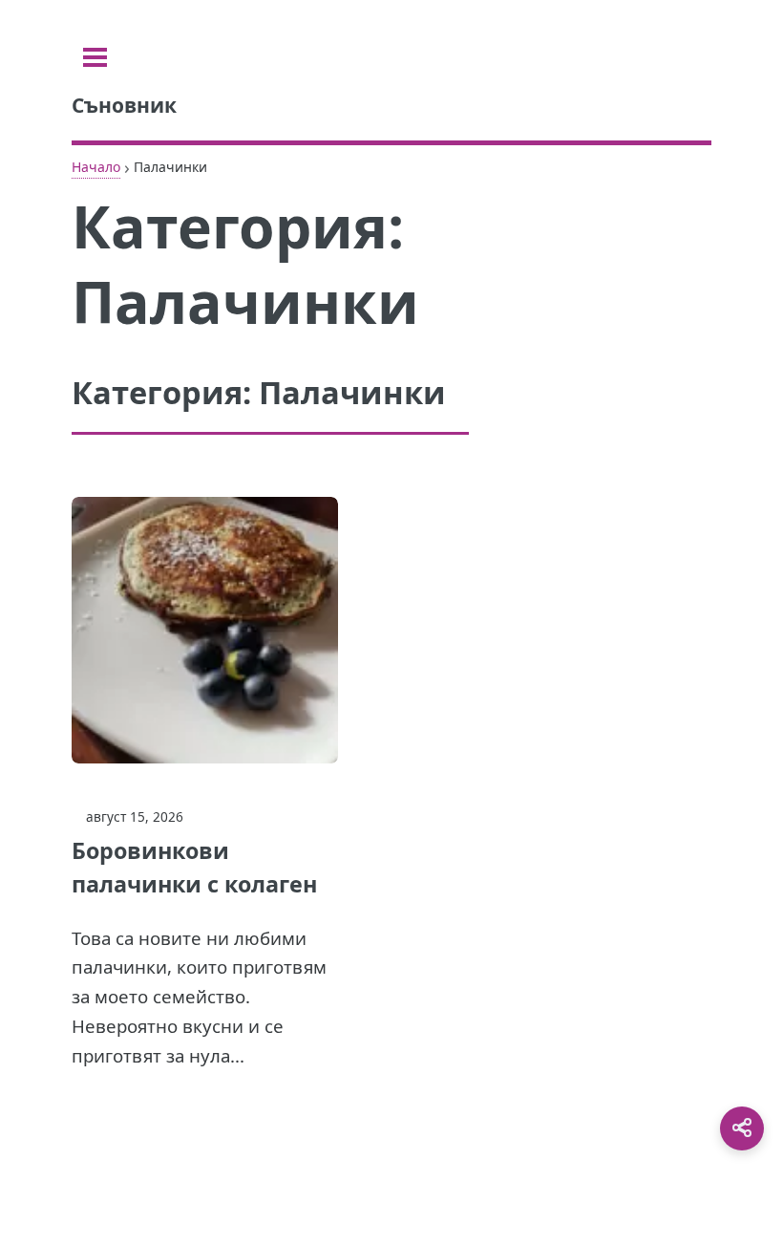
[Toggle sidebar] (95, 57)
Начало (96, 167)
